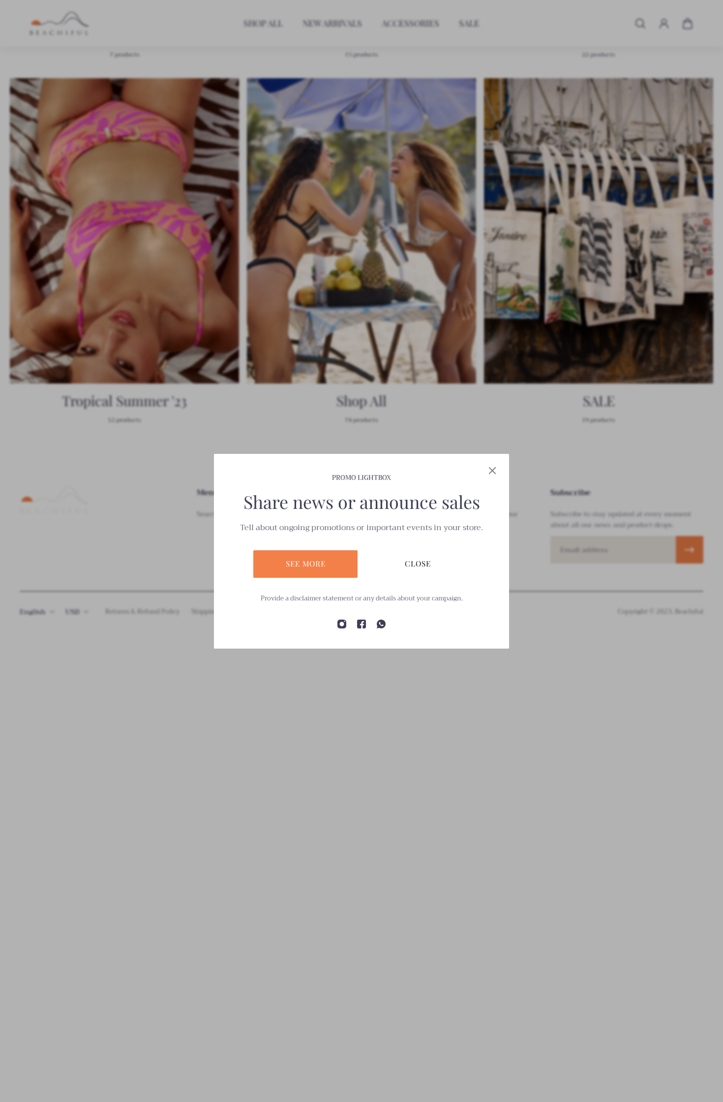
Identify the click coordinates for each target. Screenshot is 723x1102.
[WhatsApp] (381, 624)
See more (306, 563)
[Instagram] (342, 624)
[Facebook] (361, 624)
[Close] (492, 470)
